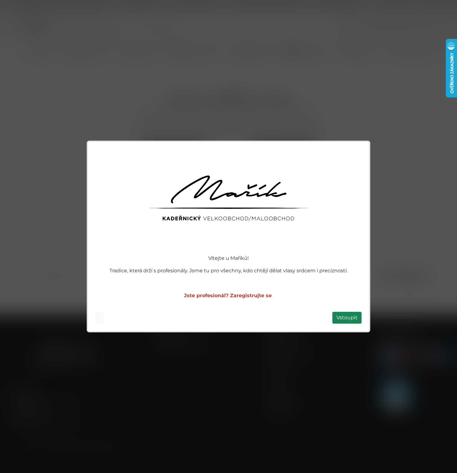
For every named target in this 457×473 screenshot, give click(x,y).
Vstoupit (347, 318)
